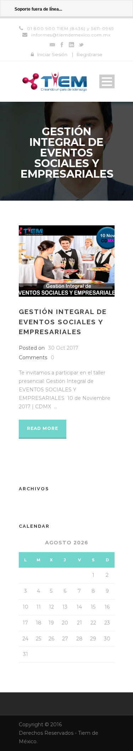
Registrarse (89, 54)
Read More (42, 428)
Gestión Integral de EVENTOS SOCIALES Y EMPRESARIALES (63, 322)
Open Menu (107, 81)
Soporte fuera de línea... (38, 9)
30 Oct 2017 (63, 348)
